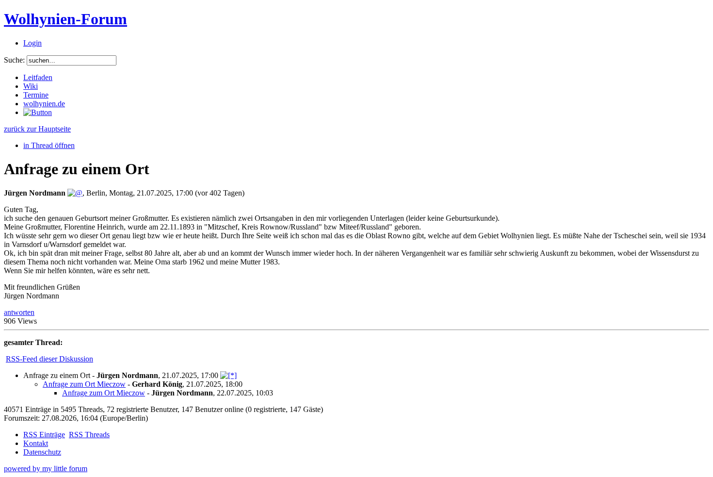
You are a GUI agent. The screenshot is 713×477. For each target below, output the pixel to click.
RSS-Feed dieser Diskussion (49, 359)
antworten (19, 312)
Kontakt (35, 443)
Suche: (14, 60)
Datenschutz (42, 452)
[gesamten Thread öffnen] (228, 375)
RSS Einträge (44, 434)
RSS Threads (89, 434)
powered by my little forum (45, 468)
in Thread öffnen (49, 145)
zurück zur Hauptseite (37, 129)
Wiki (30, 86)
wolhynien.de (44, 103)
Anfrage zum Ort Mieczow (84, 384)
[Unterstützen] (37, 112)
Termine (36, 95)
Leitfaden (37, 77)
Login (32, 43)
